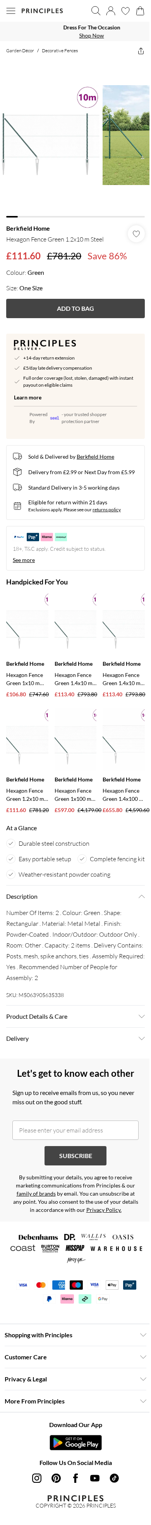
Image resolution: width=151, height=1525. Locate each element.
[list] (72, 31)
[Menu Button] (10, 10)
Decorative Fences (60, 50)
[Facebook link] (72, 1489)
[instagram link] (34, 1489)
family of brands (33, 1204)
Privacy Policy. (109, 1220)
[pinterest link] (53, 1489)
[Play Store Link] (72, 1453)
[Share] (135, 51)
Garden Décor (20, 50)
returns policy (107, 511)
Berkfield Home (28, 222)
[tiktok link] (111, 1489)
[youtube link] (92, 1489)
